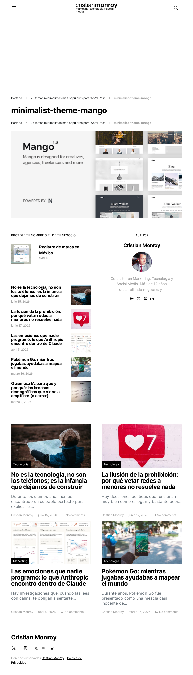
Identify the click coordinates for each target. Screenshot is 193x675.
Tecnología (21, 464)
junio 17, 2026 (20, 325)
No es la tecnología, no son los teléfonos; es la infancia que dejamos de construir (36, 291)
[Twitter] (14, 648)
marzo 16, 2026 (22, 373)
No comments (75, 515)
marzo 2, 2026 (21, 402)
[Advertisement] (96, 50)
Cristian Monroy (141, 245)
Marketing (20, 561)
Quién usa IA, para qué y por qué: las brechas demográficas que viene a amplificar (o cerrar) (35, 389)
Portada (16, 98)
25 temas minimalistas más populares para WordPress (68, 98)
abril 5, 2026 (19, 349)
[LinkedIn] (53, 648)
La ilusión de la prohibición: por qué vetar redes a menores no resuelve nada (36, 315)
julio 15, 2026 (20, 301)
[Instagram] (25, 648)
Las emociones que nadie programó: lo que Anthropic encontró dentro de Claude (37, 339)
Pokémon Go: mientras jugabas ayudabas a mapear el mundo (37, 363)
